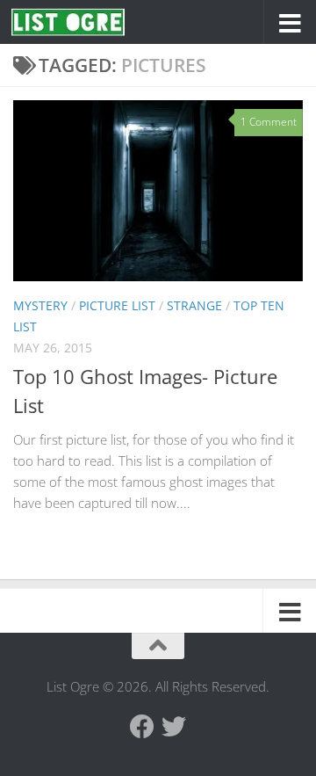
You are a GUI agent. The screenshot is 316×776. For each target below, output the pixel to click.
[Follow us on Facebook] (142, 726)
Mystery (40, 305)
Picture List (117, 305)
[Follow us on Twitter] (174, 726)
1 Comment (269, 121)
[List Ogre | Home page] (86, 22)
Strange (194, 305)
